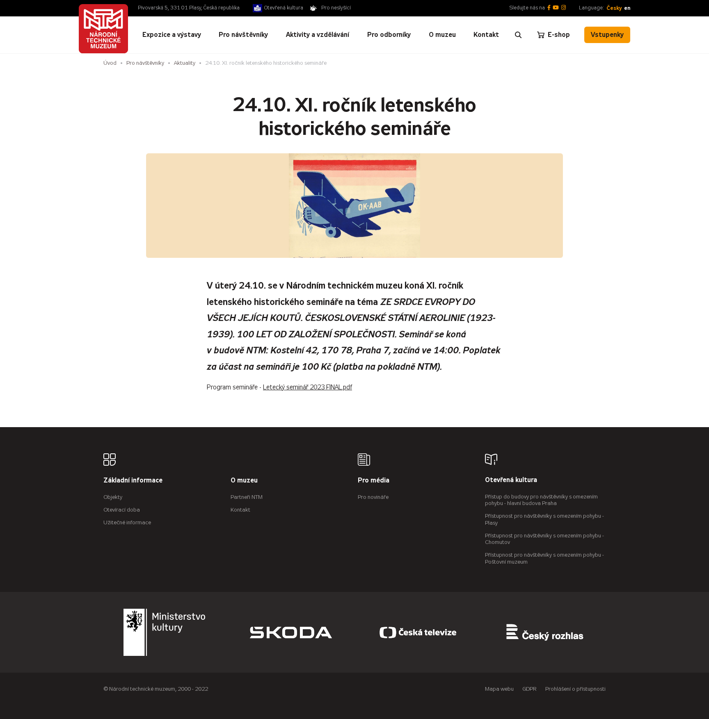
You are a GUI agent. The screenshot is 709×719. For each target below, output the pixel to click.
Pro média (373, 480)
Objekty (112, 497)
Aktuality (184, 63)
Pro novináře (373, 497)
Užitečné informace (127, 522)
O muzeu (244, 480)
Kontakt (240, 510)
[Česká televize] (418, 632)
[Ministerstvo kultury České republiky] (165, 632)
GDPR (529, 689)
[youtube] (556, 8)
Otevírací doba (121, 510)
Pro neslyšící (336, 8)
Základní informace (132, 480)
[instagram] (563, 8)
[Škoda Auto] (291, 632)
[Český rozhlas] (545, 632)
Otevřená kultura (283, 8)
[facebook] (549, 8)
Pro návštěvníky (145, 63)
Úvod (110, 63)
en (627, 8)
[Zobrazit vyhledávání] (518, 35)
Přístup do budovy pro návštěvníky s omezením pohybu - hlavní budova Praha (541, 500)
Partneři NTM (247, 497)
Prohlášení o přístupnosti (575, 689)
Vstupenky (607, 35)
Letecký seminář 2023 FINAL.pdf (307, 387)
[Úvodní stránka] (103, 28)
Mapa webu (499, 689)
